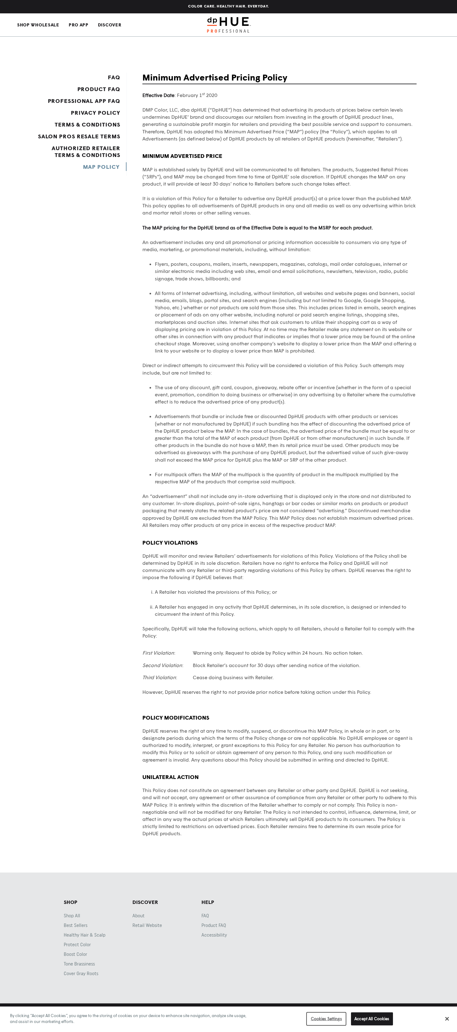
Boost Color (75, 954)
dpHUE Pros (229, 25)
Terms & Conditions (87, 124)
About (138, 915)
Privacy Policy (95, 112)
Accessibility (214, 935)
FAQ (114, 77)
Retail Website (147, 925)
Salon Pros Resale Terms (79, 136)
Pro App (79, 24)
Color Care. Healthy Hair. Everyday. (228, 6)
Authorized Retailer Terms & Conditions (86, 151)
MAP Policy (101, 166)
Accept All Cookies (371, 1018)
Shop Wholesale (38, 24)
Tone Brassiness (79, 963)
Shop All (72, 915)
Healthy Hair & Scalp (84, 935)
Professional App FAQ (84, 100)
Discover (110, 24)
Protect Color (77, 944)
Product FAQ (98, 88)
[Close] (447, 1018)
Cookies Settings (326, 1018)
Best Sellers (75, 925)
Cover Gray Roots (81, 973)
